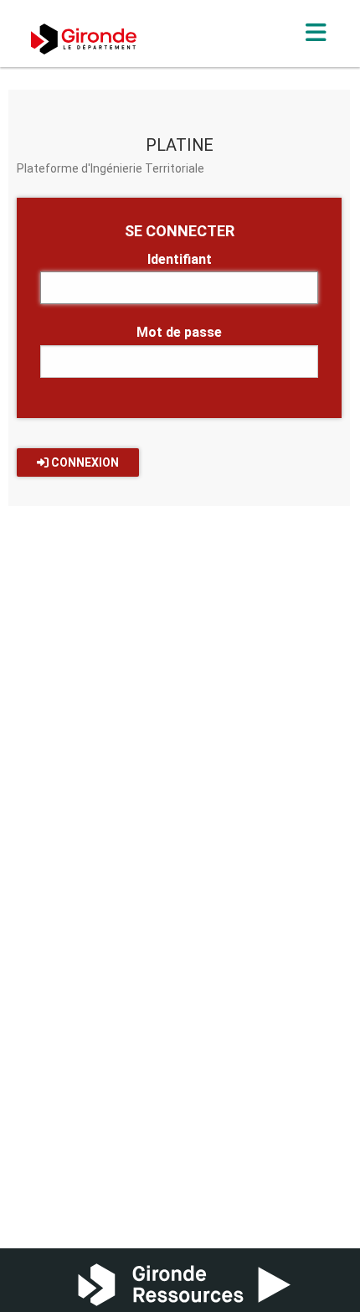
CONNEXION (84, 462)
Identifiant (179, 259)
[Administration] (316, 33)
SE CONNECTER (179, 231)
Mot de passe (179, 332)
